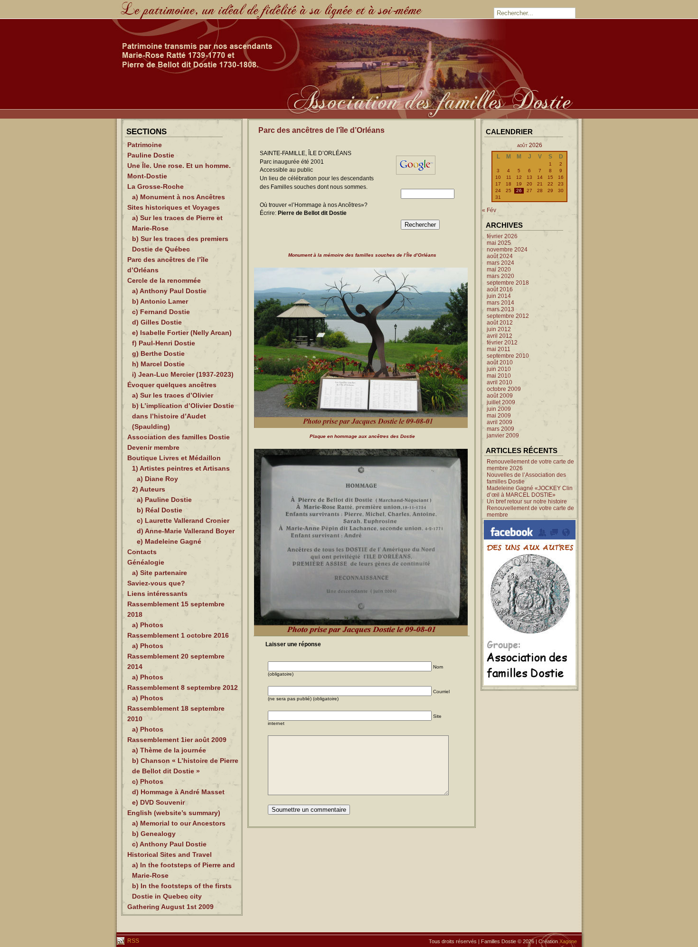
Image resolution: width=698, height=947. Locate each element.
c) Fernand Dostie (161, 312)
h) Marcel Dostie (158, 364)
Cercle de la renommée (164, 280)
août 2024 (500, 256)
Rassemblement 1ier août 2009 (176, 739)
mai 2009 (499, 415)
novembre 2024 (507, 249)
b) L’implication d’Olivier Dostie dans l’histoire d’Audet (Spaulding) (183, 416)
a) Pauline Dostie (164, 499)
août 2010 (500, 362)
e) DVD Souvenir (158, 802)
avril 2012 (499, 336)
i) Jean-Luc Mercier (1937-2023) (183, 374)
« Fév (489, 210)
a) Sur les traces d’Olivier (172, 395)
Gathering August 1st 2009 (170, 906)
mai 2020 (499, 269)
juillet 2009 (501, 402)
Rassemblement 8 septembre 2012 (182, 687)
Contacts (142, 552)
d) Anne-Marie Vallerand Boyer (186, 531)
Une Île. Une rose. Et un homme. (179, 165)
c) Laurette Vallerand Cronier (183, 520)
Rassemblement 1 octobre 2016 (178, 635)
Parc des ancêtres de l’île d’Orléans (321, 130)
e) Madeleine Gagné (169, 541)
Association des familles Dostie (178, 437)
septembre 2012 (508, 316)
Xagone (568, 941)
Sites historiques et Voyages (173, 207)
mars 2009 (500, 429)
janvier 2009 (503, 435)
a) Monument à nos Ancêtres (178, 197)
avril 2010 (499, 382)
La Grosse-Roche (155, 186)
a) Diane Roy (157, 479)
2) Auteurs (148, 489)
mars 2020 (500, 276)
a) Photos (147, 625)
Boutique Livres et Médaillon (174, 458)
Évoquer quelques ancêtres (172, 385)
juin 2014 (499, 296)
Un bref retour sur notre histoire (527, 501)
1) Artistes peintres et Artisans (181, 468)
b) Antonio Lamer (160, 301)
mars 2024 (500, 263)
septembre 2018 (508, 282)
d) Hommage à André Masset (178, 792)
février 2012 (502, 342)
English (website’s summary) (173, 813)
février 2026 (502, 236)
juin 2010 (499, 369)
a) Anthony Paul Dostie (169, 291)
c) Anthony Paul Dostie (169, 844)
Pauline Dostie (150, 155)
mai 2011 (498, 349)
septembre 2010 (508, 356)
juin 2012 (499, 329)
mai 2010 (499, 375)
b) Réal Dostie (159, 510)
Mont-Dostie (147, 176)
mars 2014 (500, 302)
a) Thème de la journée (169, 750)
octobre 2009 (504, 389)
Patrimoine (144, 145)
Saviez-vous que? (156, 583)
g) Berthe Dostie (158, 353)
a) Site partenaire (159, 572)
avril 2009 (499, 422)
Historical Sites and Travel (169, 854)
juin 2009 (499, 409)
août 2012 (500, 322)
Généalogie (145, 562)
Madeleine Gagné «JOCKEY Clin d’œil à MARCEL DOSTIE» (530, 491)
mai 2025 (499, 243)
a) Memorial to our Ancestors (179, 823)
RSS (132, 941)
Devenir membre (153, 447)
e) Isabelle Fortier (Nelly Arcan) (182, 332)
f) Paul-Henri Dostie (163, 343)
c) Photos (147, 781)
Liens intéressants (157, 593)
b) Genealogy (154, 833)
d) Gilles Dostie (157, 322)
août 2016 (500, 289)
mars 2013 (500, 309)
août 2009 (500, 395)
